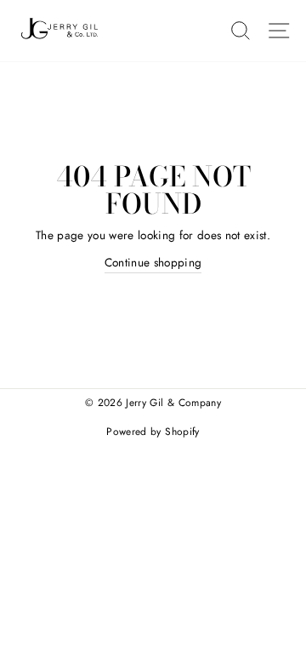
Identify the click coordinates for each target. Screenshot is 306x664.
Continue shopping (153, 262)
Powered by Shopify (152, 431)
